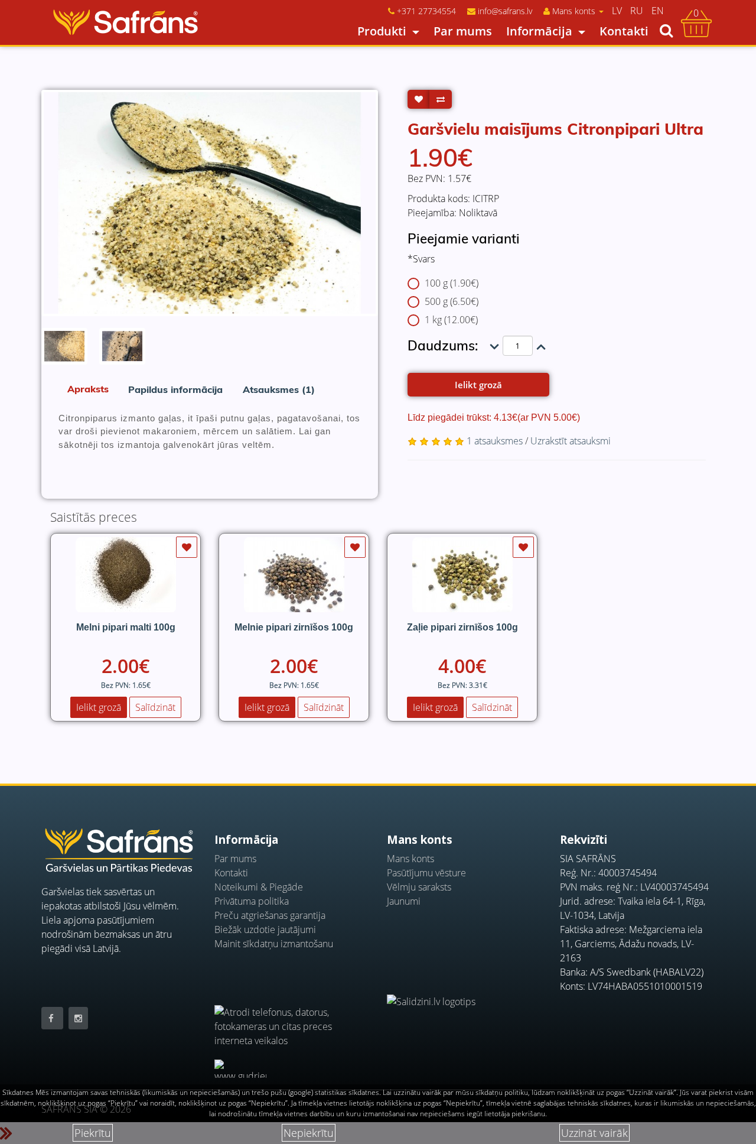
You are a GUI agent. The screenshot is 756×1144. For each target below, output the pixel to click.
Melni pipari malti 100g (125, 627)
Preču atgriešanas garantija (269, 915)
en (657, 10)
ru (636, 10)
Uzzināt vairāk (594, 1133)
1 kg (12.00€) (451, 319)
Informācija (539, 31)
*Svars (421, 258)
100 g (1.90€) (451, 283)
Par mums (463, 31)
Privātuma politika (251, 901)
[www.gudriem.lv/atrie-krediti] (240, 1069)
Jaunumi (404, 901)
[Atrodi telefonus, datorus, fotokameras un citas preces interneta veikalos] (292, 1019)
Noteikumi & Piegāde (258, 886)
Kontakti (624, 31)
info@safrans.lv (505, 11)
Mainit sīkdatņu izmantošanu (273, 943)
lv (617, 10)
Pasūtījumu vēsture (426, 872)
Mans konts (410, 858)
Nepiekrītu (309, 1133)
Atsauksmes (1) (279, 389)
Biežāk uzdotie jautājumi (265, 929)
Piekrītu (92, 1133)
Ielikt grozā (478, 385)
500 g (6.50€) (451, 301)
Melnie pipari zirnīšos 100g (293, 627)
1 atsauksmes (495, 440)
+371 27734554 (426, 11)
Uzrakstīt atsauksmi (570, 440)
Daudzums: (443, 345)
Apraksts (88, 389)
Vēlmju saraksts (419, 886)
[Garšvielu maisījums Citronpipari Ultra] (209, 203)
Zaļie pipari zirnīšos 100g (462, 627)
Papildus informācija (175, 389)
